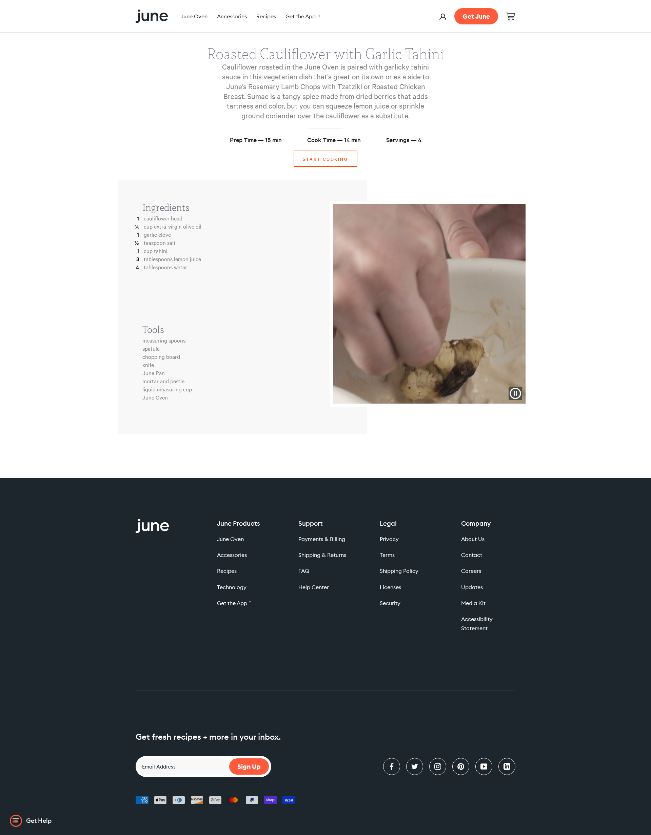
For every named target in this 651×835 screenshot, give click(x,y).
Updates (472, 587)
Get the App (301, 16)
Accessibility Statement (477, 624)
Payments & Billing (321, 539)
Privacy (389, 539)
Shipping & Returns (322, 554)
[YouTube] (483, 766)
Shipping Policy (399, 570)
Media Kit (473, 603)
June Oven (194, 16)
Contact (471, 554)
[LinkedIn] (506, 766)
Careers (471, 570)
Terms (387, 554)
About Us (473, 539)
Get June (476, 16)
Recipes (266, 16)
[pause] (515, 393)
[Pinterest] (460, 766)
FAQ (303, 570)
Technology (231, 587)
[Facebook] (391, 766)
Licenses (390, 587)
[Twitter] (414, 766)
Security (390, 603)
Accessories (232, 16)
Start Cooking (325, 159)
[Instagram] (437, 766)
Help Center (313, 587)
